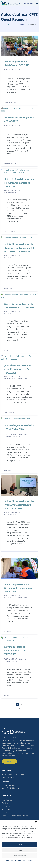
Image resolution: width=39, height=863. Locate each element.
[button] (36, 822)
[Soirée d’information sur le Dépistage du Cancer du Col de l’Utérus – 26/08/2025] (19, 237)
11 (34, 704)
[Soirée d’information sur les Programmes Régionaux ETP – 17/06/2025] (19, 485)
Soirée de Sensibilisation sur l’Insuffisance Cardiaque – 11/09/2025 (19, 182)
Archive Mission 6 (10, 127)
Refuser (19, 850)
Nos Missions (7, 800)
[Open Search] (20, 3)
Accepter (19, 844)
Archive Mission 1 (10, 192)
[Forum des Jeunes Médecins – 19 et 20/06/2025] (17, 418)
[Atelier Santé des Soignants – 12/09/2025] (19, 109)
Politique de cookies (11, 860)
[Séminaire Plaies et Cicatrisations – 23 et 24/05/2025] (19, 639)
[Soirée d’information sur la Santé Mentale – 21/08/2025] (19, 296)
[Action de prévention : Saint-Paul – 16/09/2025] (19, 46)
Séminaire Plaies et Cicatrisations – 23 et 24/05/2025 (15, 650)
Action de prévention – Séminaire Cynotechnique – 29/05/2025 (19, 588)
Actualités (6, 806)
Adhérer (5, 803)
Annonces (6, 809)
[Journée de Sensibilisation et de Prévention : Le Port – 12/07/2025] (19, 357)
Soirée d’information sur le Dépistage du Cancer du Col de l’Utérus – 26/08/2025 (19, 248)
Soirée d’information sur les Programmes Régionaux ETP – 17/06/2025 (19, 505)
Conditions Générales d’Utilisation (15, 815)
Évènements (21, 127)
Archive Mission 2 (10, 71)
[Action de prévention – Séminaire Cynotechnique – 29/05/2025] (19, 568)
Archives (8, 436)
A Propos (5, 812)
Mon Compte (28, 3)
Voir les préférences (19, 855)
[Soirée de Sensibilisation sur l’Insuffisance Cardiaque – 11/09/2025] (19, 171)
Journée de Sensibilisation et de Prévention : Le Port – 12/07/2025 (18, 369)
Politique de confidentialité (25, 860)
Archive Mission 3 (22, 71)
